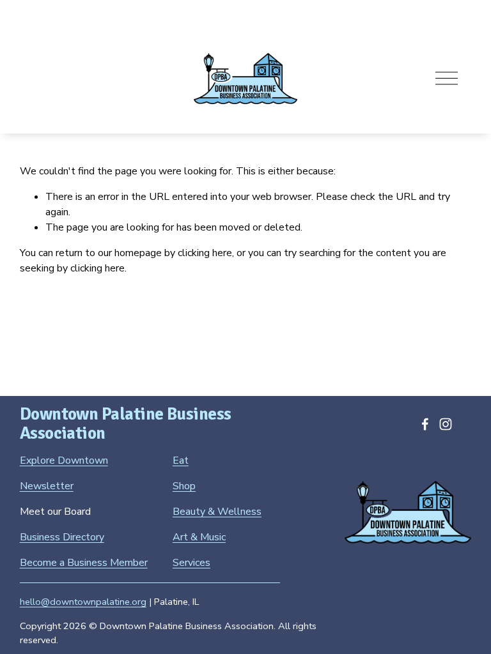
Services (191, 563)
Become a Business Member (84, 563)
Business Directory (62, 537)
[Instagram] (445, 424)
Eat (181, 460)
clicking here (205, 253)
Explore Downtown (64, 460)
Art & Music (199, 537)
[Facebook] (425, 424)
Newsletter (47, 486)
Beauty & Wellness (217, 512)
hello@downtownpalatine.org (83, 601)
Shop (184, 486)
